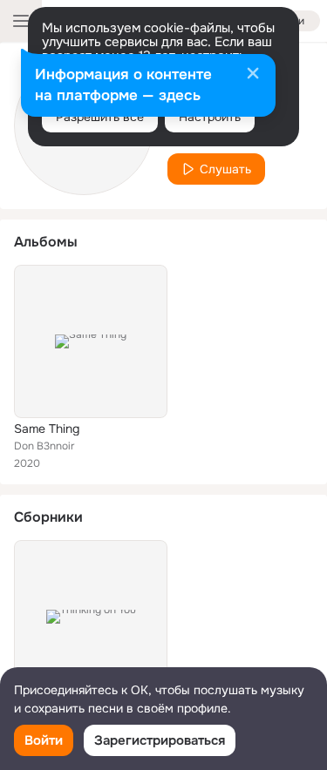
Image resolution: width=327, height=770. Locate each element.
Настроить (210, 117)
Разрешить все (100, 117)
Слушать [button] (225, 169)
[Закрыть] (253, 74)
